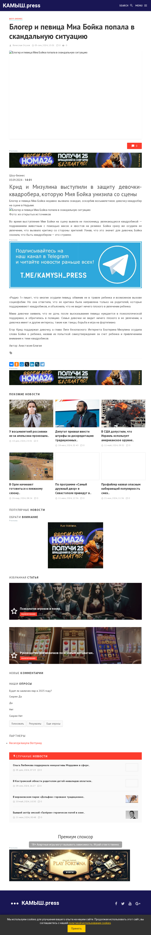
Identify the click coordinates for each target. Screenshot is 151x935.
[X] (27, 364)
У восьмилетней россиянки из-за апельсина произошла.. (29, 433)
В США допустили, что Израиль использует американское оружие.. (117, 435)
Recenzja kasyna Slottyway (25, 743)
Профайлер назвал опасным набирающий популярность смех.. (121, 488)
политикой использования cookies (90, 923)
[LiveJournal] (37, 364)
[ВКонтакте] (11, 364)
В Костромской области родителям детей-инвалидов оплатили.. (52, 781)
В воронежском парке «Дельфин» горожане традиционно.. (48, 797)
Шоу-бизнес (16, 18)
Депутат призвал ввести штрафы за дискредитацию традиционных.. (74, 435)
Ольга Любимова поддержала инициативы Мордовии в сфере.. (51, 765)
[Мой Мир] (22, 364)
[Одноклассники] (16, 364)
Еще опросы (53, 723)
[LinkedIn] (32, 364)
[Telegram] (42, 364)
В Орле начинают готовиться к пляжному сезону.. (26, 488)
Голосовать (18, 723)
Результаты (35, 723)
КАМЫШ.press (21, 5)
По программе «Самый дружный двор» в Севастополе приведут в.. (73, 488)
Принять (76, 928)
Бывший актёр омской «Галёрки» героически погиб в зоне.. (49, 812)
